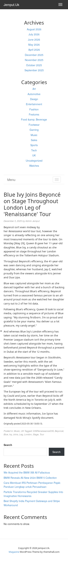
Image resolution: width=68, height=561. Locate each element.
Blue (6, 434)
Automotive (34, 94)
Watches (34, 165)
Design (34, 99)
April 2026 (34, 49)
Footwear (34, 124)
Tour (42, 434)
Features (34, 114)
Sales (34, 140)
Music (34, 135)
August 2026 (34, 29)
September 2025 (34, 70)
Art (34, 89)
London (28, 434)
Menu (11, 179)
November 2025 (34, 60)
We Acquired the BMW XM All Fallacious (27, 472)
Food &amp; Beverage (34, 119)
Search (8, 445)
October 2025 (34, 65)
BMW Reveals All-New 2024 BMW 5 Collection (30, 477)
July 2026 (34, 34)
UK (34, 155)
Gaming (34, 130)
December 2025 (34, 55)
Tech (34, 150)
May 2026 (34, 44)
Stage (36, 434)
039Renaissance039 (43, 430)
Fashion (34, 109)
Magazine (14, 551)
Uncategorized (34, 160)
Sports (34, 145)
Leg (21, 434)
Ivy (10, 434)
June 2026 (34, 39)
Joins (15, 434)
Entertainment (34, 104)
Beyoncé (59, 430)
